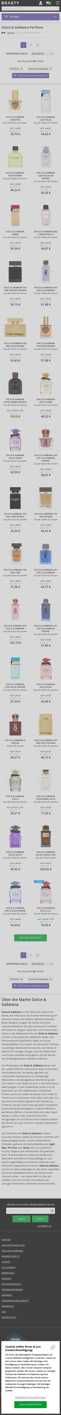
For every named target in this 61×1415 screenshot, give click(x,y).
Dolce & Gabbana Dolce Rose (46, 685)
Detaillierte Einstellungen (30, 1397)
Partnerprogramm (12, 1289)
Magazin (6, 1278)
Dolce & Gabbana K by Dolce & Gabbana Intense (45, 629)
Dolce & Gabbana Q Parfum (15, 741)
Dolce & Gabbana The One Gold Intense (15, 345)
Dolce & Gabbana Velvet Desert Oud (45, 853)
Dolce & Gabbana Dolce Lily (46, 909)
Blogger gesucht (11, 1284)
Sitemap (6, 1261)
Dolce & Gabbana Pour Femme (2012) (45, 797)
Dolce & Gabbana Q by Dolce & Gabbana (15, 627)
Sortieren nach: (17, 53)
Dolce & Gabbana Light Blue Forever (15, 685)
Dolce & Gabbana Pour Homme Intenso (15, 400)
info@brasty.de (44, 1226)
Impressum (8, 1306)
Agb (4, 1311)
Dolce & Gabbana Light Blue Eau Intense (46, 176)
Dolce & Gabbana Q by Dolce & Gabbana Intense (45, 458)
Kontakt (6, 1239)
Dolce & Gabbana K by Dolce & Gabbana (45, 289)
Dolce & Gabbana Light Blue (46, 118)
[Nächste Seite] (38, 45)
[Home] (3, 33)
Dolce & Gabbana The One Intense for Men (15, 289)
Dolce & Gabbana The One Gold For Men (45, 741)
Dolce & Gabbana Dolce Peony (15, 456)
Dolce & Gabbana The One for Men (45, 515)
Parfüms (11, 32)
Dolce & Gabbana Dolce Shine (46, 400)
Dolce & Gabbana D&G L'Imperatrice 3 (45, 233)
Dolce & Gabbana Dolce (15, 797)
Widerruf (7, 1295)
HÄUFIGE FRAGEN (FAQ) (13, 1245)
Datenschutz (9, 1317)
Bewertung (8, 1273)
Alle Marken (8, 1267)
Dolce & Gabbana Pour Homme (15, 174)
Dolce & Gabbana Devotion (15, 118)
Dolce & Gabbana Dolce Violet (15, 853)
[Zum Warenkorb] (47, 3)
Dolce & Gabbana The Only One (15, 571)
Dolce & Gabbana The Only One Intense (15, 515)
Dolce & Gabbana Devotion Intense (45, 345)
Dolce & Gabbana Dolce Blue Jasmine (15, 909)
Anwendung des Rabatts (15, 1300)
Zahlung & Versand (12, 1250)
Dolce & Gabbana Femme (15, 233)
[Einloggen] (40, 3)
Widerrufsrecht (11, 1256)
